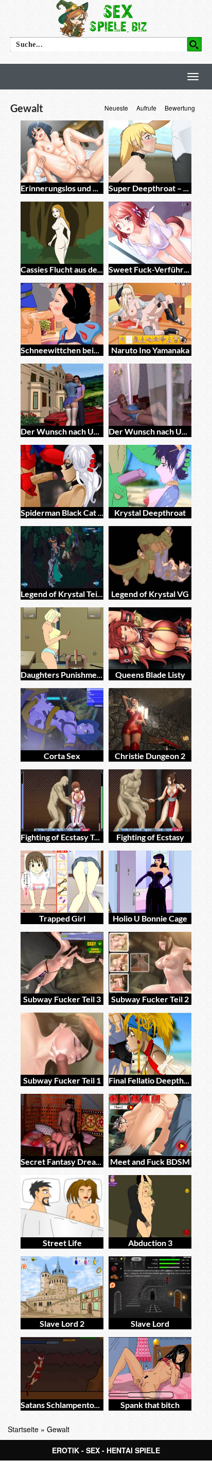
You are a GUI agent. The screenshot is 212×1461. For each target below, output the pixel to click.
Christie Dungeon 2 (150, 756)
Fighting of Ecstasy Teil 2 (65, 837)
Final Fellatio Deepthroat (154, 1080)
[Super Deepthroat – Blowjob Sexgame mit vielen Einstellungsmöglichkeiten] (150, 151)
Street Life (62, 1243)
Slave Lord (150, 1323)
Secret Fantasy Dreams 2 (66, 1161)
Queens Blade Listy (150, 674)
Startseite (23, 1429)
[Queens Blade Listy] (150, 638)
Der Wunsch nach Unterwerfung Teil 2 (91, 431)
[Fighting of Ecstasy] (150, 800)
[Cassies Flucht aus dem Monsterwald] (62, 233)
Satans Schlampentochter (67, 1405)
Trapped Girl (62, 918)
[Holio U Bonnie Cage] (150, 882)
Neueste (116, 107)
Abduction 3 (150, 1243)
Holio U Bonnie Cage (150, 918)
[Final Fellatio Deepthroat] (150, 1044)
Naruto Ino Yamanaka (150, 350)
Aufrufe (146, 107)
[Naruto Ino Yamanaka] (150, 314)
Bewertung (180, 107)
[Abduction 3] (150, 1206)
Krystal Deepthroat (150, 512)
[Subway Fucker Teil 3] (62, 963)
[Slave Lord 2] (62, 1287)
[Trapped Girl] (62, 882)
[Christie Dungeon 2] (150, 719)
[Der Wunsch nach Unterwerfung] (150, 395)
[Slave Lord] (150, 1287)
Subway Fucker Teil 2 (150, 999)
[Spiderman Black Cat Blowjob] (62, 476)
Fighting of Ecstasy (150, 837)
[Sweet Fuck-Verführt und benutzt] (150, 233)
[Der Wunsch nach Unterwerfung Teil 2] (62, 395)
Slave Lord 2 (62, 1323)
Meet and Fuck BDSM (150, 1161)
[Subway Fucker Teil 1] (62, 1044)
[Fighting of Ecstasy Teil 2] (62, 800)
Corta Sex (62, 756)
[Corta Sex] (62, 719)
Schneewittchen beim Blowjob (76, 350)
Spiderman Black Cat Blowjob (74, 512)
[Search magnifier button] (194, 44)
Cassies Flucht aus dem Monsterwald (88, 269)
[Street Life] (62, 1206)
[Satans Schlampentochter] (62, 1368)
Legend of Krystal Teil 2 (63, 594)
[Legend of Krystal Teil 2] (62, 557)
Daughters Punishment (62, 674)
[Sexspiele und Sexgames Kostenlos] (106, 18)
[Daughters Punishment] (62, 638)
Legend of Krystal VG (150, 594)
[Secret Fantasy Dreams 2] (62, 1125)
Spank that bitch (150, 1405)
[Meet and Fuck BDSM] (150, 1125)
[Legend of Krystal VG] (150, 557)
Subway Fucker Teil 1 (62, 1080)
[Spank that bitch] (150, 1368)
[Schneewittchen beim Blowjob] (62, 314)
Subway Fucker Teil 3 (62, 999)
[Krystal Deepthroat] (150, 476)
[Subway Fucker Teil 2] (150, 963)
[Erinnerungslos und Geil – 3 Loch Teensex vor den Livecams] (62, 151)
